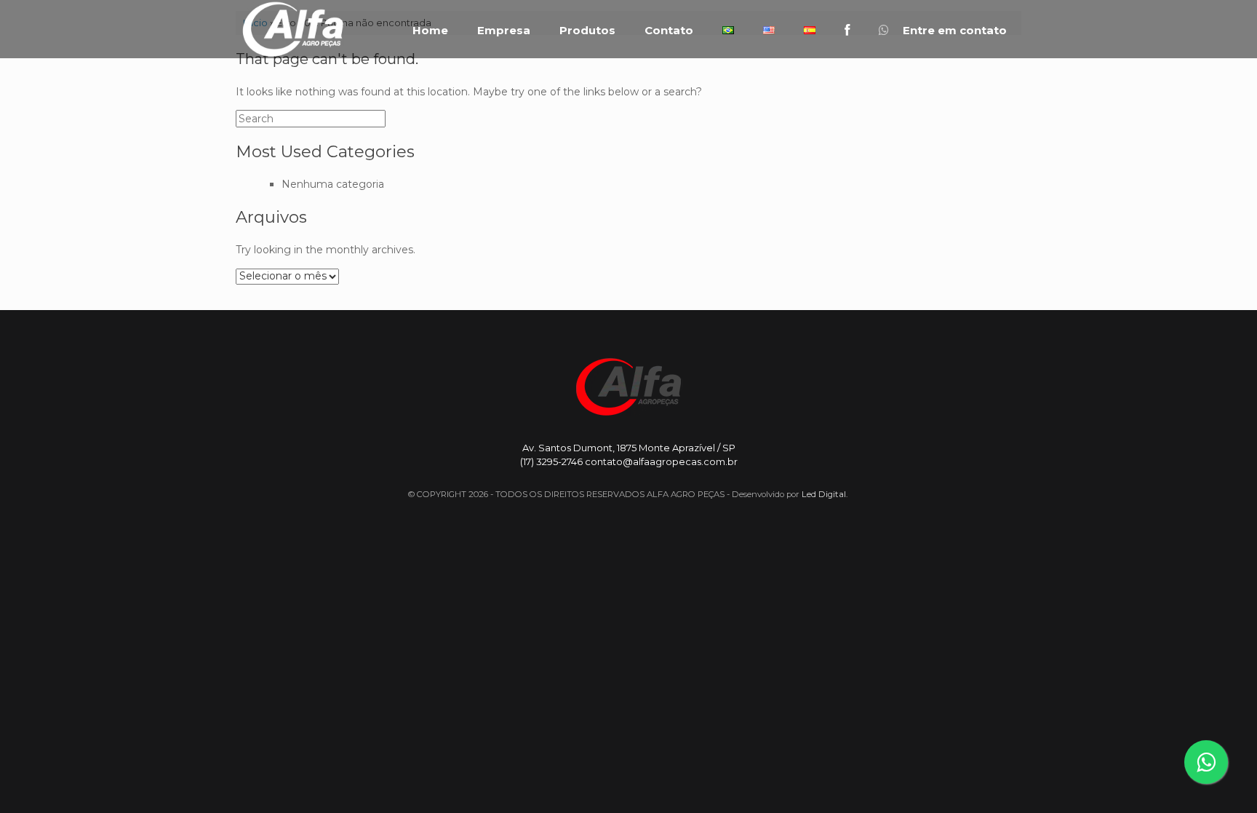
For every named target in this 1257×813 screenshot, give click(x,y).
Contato (669, 30)
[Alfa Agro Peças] (292, 29)
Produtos (587, 30)
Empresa (503, 30)
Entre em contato (953, 30)
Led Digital (824, 494)
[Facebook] (847, 30)
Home (430, 30)
